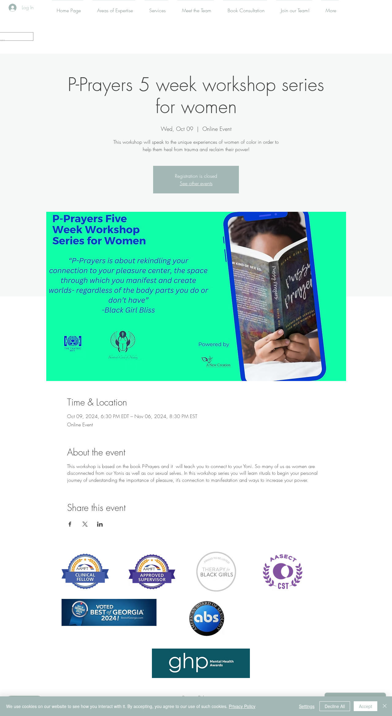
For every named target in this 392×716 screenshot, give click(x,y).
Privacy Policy (242, 706)
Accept (365, 706)
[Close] (384, 706)
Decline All (335, 706)
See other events (196, 183)
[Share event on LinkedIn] (100, 524)
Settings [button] (307, 706)
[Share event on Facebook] (70, 524)
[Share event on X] (85, 524)
